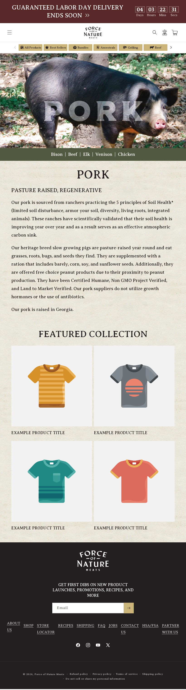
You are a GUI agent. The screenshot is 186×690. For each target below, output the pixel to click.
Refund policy (79, 674)
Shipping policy (152, 674)
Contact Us (130, 629)
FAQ (101, 626)
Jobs (113, 626)
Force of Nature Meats (49, 674)
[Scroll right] (171, 47)
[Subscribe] (129, 608)
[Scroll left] (15, 47)
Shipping (85, 626)
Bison (57, 154)
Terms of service (127, 674)
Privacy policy (102, 674)
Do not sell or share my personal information (95, 678)
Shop (29, 626)
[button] (10, 32)
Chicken (126, 154)
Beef (73, 154)
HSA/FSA (150, 626)
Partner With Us (170, 629)
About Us (13, 626)
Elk (87, 154)
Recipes (65, 626)
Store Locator (46, 629)
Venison (104, 154)
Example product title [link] (38, 433)
